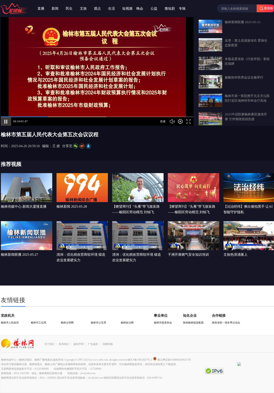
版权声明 (78, 344)
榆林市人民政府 (10, 322)
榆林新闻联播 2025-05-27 (19, 254)
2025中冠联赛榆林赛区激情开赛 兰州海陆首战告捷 (246, 117)
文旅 (83, 8)
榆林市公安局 (98, 322)
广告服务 (93, 344)
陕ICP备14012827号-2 (140, 359)
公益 (153, 8)
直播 (40, 8)
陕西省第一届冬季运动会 (226, 322)
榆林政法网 (127, 322)
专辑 (182, 8)
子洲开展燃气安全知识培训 (188, 254)
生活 (111, 8)
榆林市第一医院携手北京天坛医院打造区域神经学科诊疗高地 (247, 98)
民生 (69, 8)
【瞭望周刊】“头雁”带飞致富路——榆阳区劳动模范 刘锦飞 (136, 209)
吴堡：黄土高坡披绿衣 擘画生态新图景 (246, 43)
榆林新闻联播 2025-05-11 (243, 22)
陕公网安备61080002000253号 (174, 359)
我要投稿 (108, 344)
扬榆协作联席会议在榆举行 (244, 77)
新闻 (55, 8)
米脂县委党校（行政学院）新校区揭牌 (247, 61)
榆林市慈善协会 (163, 322)
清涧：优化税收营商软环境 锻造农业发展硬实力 (81, 257)
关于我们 (49, 344)
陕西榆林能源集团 (193, 322)
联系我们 (64, 344)
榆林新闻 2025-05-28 (72, 206)
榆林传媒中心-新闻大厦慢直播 (23, 206)
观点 (97, 8)
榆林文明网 (67, 322)
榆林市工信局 (38, 322)
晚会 (139, 8)
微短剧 (170, 8)
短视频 (127, 8)
